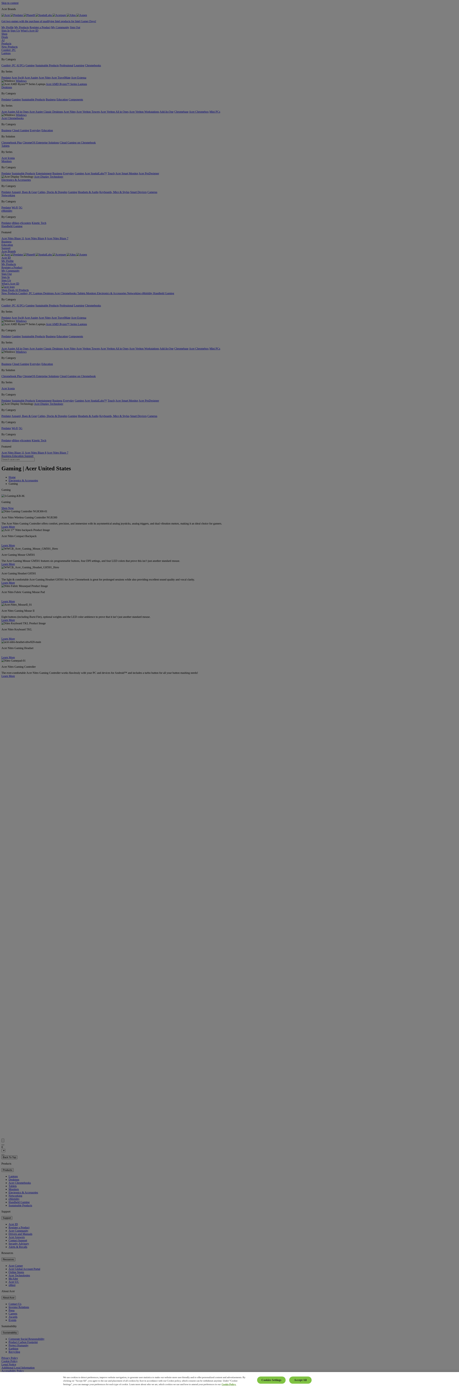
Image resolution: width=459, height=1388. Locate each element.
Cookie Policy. (229, 1384)
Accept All (300, 1380)
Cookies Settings (271, 1380)
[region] (229, 1380)
